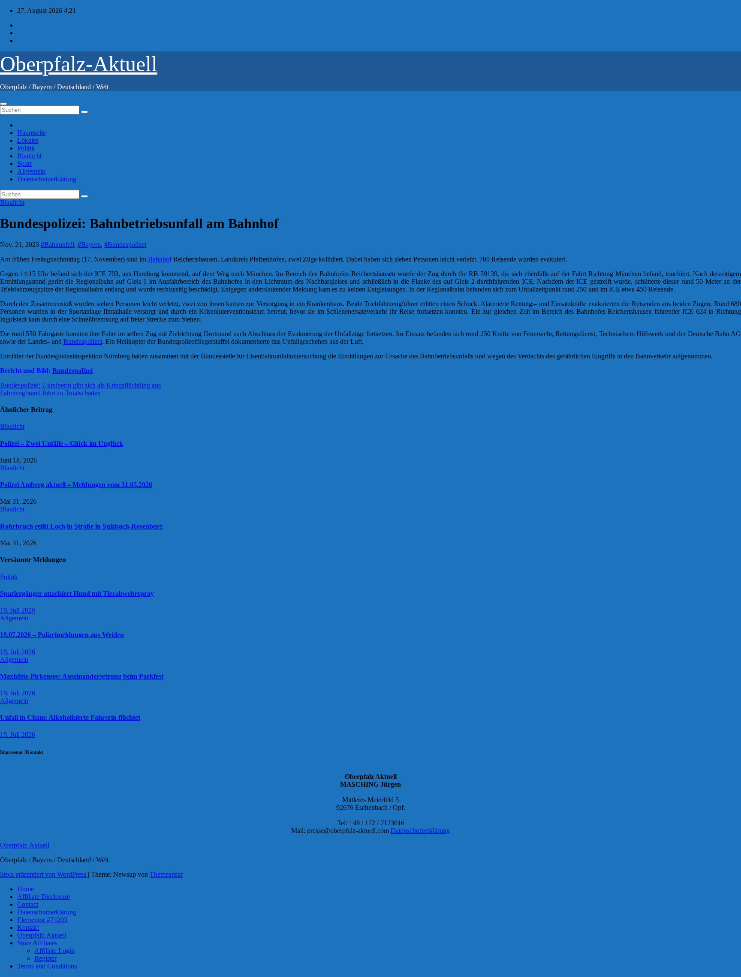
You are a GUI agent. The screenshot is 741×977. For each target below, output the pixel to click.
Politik (26, 148)
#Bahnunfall (57, 244)
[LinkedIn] (370, 297)
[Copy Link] (370, 310)
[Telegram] (370, 351)
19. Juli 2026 (17, 884)
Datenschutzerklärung (46, 179)
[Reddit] (370, 324)
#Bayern (89, 244)
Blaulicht (29, 155)
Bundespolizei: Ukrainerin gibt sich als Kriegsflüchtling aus (80, 659)
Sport (24, 163)
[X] (370, 338)
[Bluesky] (370, 269)
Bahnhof (160, 396)
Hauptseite (31, 132)
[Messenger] (370, 365)
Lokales (28, 140)
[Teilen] (370, 379)
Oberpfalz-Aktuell (78, 64)
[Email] (370, 255)
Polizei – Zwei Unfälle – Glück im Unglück (61, 717)
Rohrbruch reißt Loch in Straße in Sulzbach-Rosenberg (81, 800)
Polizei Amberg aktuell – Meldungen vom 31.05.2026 (76, 759)
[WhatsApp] (370, 283)
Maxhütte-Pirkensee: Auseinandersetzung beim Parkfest (81, 950)
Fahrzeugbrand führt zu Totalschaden (50, 667)
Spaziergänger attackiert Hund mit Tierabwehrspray (77, 868)
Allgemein (31, 171)
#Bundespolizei (125, 244)
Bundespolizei (82, 478)
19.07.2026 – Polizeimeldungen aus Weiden (62, 909)
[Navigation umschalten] (3, 103)
